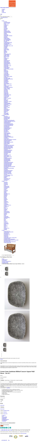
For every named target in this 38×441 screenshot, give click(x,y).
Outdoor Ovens (6, 135)
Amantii (5, 185)
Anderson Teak (5, 188)
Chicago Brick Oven (6, 202)
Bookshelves (6, 111)
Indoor (3, 20)
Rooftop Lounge (6, 144)
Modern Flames (6, 226)
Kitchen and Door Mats (7, 94)
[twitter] (6, 428)
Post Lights (5, 154)
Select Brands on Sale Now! (7, 238)
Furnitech (5, 210)
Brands (3, 181)
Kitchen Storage (6, 61)
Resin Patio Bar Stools (7, 152)
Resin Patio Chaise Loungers (8, 146)
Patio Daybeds (6, 167)
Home (3, 258)
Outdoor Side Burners (7, 133)
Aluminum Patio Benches (8, 158)
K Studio (5, 219)
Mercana (5, 224)
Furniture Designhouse (6, 211)
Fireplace (5, 33)
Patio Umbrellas (6, 131)
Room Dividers (6, 75)
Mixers (5, 69)
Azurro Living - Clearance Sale (8, 231)
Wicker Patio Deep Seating (8, 163)
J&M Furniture (5, 218)
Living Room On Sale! (6, 232)
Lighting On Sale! (6, 236)
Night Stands (6, 106)
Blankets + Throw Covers (8, 85)
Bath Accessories (6, 56)
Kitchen (5, 57)
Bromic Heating (6, 199)
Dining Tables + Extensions (8, 35)
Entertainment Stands (7, 31)
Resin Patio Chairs (7, 118)
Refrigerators (6, 70)
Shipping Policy (4, 417)
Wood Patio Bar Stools (7, 151)
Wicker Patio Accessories (7, 171)
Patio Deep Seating (6, 161)
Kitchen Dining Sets (7, 62)
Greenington (5, 213)
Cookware (5, 59)
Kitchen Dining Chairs (7, 63)
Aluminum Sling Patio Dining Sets (9, 120)
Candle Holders (6, 86)
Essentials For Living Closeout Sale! (9, 239)
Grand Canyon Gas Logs (7, 212)
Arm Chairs (6, 28)
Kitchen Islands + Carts (7, 65)
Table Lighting (6, 112)
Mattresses (5, 51)
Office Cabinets (6, 110)
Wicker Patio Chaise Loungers (8, 147)
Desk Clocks (6, 90)
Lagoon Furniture (6, 222)
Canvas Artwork (6, 96)
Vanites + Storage (6, 55)
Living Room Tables (7, 22)
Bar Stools (5, 41)
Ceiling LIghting (6, 114)
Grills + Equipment (7, 132)
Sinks (5, 53)
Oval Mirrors (6, 80)
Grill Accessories (6, 138)
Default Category (4, 259)
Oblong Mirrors (6, 81)
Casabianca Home (6, 201)
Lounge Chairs (6, 24)
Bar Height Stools (6, 43)
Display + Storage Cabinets (8, 76)
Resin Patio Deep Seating (8, 164)
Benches (5, 29)
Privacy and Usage (23, 433)
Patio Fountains (6, 180)
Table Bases (6, 46)
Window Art (6, 97)
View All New (4, 260)
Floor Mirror (6, 82)
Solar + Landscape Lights (8, 156)
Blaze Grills (5, 196)
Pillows (5, 50)
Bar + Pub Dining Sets (7, 39)
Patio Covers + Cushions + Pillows (8, 173)
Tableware (5, 58)
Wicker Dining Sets (7, 122)
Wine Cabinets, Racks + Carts (8, 45)
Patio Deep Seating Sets (7, 165)
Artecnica (5, 189)
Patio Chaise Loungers (7, 148)
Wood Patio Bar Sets (7, 128)
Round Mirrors (6, 79)
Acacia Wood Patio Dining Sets (8, 124)
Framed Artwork (6, 95)
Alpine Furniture (6, 184)
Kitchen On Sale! (6, 235)
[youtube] (8, 428)
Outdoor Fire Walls (7, 141)
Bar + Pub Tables (6, 40)
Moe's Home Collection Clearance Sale (10, 241)
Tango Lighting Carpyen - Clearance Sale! (10, 237)
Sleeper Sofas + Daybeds (7, 101)
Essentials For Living (6, 206)
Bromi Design (5, 198)
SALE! (3, 230)
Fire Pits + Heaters (7, 143)
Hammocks (5, 176)
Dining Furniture (6, 38)
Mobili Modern (5, 225)
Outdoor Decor (6, 93)
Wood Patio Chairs (7, 117)
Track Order (4, 12)
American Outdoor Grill (6, 187)
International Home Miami (7, 217)
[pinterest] (4, 428)
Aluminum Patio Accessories (8, 170)
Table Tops (5, 36)
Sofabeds (5, 26)
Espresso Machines (7, 67)
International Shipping (5, 419)
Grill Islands (6, 137)
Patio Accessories (6, 169)
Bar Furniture (6, 44)
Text (6, 17)
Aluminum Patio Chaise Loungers (9, 145)
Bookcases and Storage (7, 32)
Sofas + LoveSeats (7, 23)
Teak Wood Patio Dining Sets (8, 123)
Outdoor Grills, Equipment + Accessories (10, 139)
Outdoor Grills (6, 134)
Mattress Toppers (6, 49)
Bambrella (5, 192)
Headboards (6, 102)
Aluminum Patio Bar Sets (8, 127)
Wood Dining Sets (6, 126)
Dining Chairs (6, 34)
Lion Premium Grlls (6, 223)
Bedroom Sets (6, 104)
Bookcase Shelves (6, 74)
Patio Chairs (6, 119)
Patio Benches (5, 157)
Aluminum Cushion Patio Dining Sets (9, 121)
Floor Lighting (6, 113)
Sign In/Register (4, 420)
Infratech (5, 215)
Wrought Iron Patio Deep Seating (9, 168)
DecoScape (5, 205)
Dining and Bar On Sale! (7, 233)
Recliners (5, 27)
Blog (3, 10)
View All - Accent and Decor (6, 261)
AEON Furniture (6, 182)
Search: (1, 16)
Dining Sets (6, 37)
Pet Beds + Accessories (7, 98)
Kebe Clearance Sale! (7, 240)
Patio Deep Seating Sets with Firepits (9, 166)
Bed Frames (6, 100)
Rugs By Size (6, 92)
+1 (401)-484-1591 (3, 17)
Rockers (5, 177)
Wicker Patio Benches (7, 160)
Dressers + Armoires (7, 105)
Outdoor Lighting (6, 153)
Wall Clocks (6, 89)
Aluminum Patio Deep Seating (8, 162)
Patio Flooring (5, 174)
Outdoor (3, 115)
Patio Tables (6, 130)
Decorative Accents (5, 262)
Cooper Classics (6, 203)
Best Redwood (5, 195)
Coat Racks (5, 77)
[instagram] (1, 428)
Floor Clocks (6, 91)
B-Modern (5, 191)
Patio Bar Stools (6, 149)
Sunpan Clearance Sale (7, 242)
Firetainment (5, 209)
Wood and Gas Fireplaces (8, 140)
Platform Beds (6, 99)
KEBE (5, 220)
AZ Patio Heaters (6, 190)
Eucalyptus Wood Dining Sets (8, 125)
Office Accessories (7, 109)
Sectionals (5, 25)
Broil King (5, 197)
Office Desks (6, 108)
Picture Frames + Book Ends (8, 87)
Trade (3, 11)
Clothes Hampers (6, 54)
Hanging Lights (6, 155)
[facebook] (3, 428)
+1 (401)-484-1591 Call (4, 429)
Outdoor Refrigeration (7, 136)
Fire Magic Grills (6, 208)
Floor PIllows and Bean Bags (8, 78)
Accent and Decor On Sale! (7, 234)
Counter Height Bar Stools (8, 42)
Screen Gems (2, 405)
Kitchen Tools (6, 71)
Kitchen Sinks (6, 66)
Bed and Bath (5, 47)
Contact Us (4, 415)
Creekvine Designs (6, 204)
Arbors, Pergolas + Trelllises (7, 178)
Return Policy (4, 418)
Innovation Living (6, 216)
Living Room (5, 21)
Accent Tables (6, 73)
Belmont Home (5, 194)
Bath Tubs (5, 52)
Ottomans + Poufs (6, 30)
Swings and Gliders (7, 175)
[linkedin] (10, 428)
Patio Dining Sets (6, 129)
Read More (8, 387)
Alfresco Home (5, 183)
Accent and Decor (6, 72)
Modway (5, 227)
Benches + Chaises (7, 107)
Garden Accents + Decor (7, 179)
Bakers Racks (6, 64)
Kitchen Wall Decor (7, 60)
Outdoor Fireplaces (7, 142)
